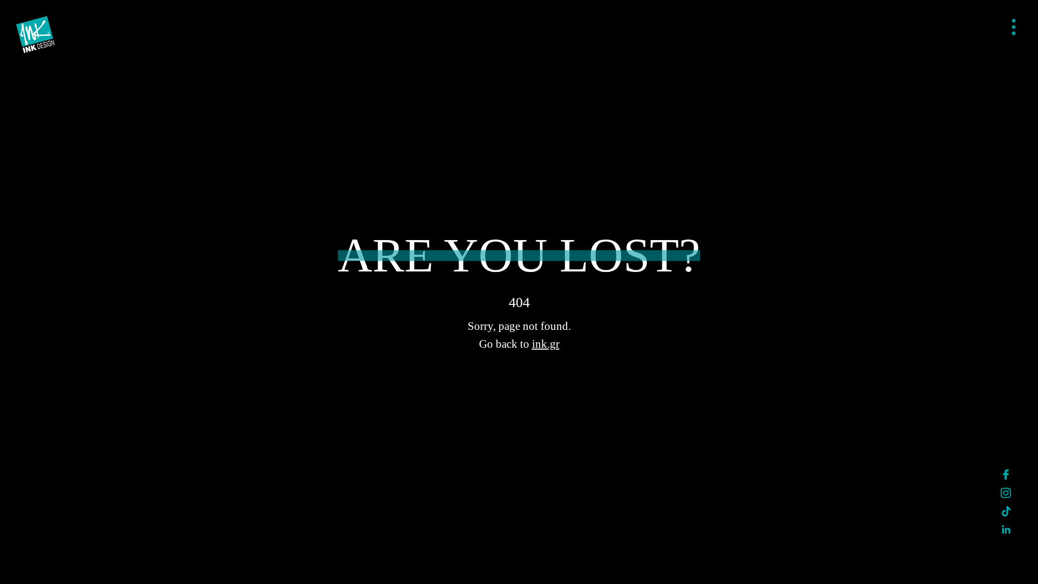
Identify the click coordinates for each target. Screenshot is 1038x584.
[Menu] (1013, 27)
